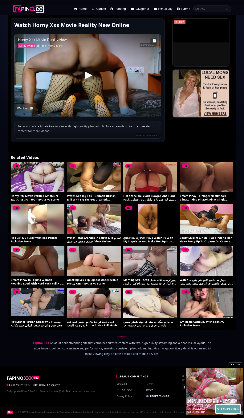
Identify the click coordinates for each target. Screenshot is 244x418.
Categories (142, 8)
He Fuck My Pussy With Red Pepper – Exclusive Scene (35, 239)
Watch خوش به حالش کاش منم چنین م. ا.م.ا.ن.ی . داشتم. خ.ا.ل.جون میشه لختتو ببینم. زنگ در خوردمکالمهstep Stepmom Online (205, 281)
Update (101, 8)
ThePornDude (159, 396)
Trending (120, 8)
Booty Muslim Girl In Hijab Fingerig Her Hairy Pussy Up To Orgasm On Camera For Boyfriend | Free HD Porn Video (206, 239)
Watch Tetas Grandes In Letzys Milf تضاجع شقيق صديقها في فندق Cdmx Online (94, 239)
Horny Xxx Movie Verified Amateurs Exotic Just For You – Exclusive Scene (35, 197)
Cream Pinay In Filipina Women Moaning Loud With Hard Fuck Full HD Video (36, 281)
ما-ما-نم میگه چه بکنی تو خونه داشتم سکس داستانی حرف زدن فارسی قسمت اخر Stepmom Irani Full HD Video (148, 323)
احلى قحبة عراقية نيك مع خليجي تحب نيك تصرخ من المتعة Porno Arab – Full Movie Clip (92, 323)
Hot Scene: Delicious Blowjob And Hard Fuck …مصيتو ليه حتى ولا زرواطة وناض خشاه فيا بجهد (149, 197)
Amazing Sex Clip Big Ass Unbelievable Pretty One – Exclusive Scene (92, 281)
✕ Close (235, 364)
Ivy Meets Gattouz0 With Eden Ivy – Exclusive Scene (203, 323)
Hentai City (165, 8)
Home (83, 8)
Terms (149, 384)
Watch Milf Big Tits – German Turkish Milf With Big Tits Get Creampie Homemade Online (91, 197)
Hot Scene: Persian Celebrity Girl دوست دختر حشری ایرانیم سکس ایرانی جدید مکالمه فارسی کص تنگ (36, 323)
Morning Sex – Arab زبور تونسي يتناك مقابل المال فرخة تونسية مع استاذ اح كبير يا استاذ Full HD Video (150, 281)
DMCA (149, 390)
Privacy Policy (124, 396)
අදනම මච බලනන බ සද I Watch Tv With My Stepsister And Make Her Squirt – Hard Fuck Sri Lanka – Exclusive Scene (148, 239)
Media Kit (121, 384)
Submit (185, 8)
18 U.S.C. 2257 (124, 390)
